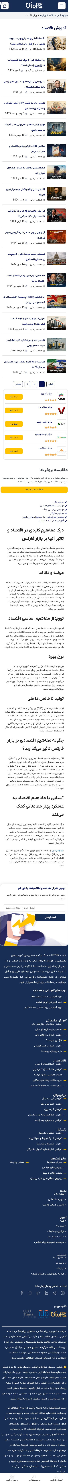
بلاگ (52, 15)
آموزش (44, 15)
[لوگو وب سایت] (34, 5)
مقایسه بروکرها (34, 489)
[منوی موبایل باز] (61, 5)
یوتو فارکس (58, 850)
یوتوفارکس (62, 15)
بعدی (18, 384)
